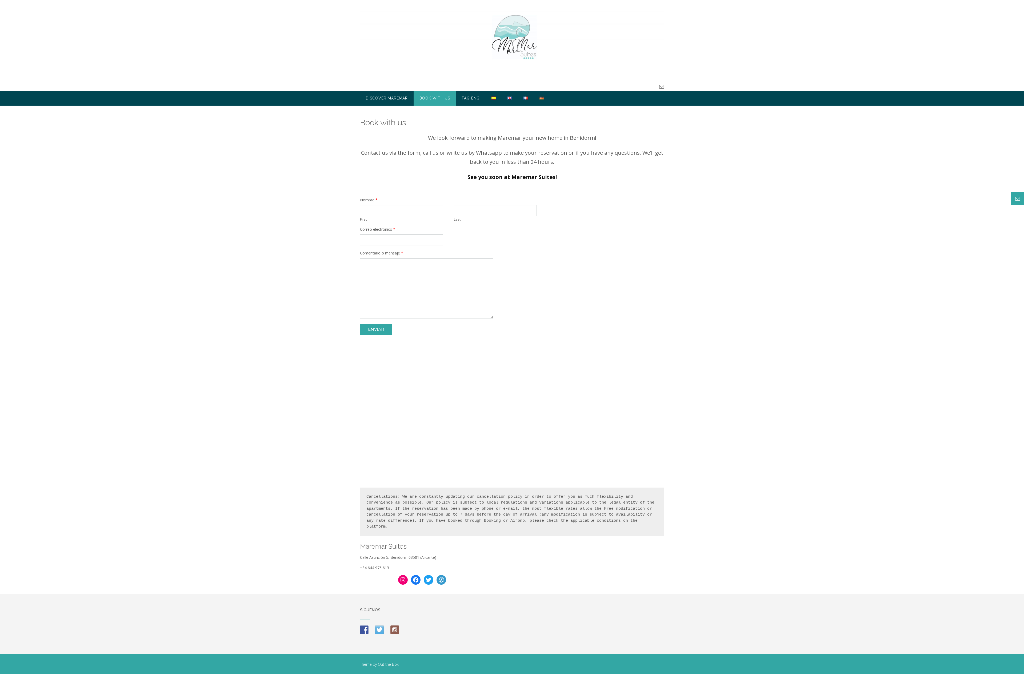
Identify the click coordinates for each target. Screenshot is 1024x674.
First (363, 219)
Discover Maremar (387, 98)
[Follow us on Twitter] (379, 629)
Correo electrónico (377, 229)
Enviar (376, 329)
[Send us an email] (661, 86)
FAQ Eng (471, 98)
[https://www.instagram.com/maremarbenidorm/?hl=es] (394, 629)
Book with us (434, 98)
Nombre (369, 200)
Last (457, 219)
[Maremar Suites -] (512, 36)
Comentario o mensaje (381, 253)
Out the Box (388, 664)
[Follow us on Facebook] (364, 629)
